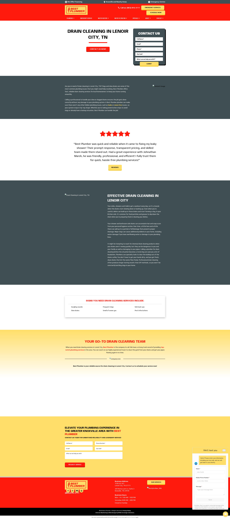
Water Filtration (120, 18)
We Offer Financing (75, 2)
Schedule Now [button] (155, 12)
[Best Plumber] (76, 10)
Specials (135, 18)
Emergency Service (86, 18)
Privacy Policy (127, 510)
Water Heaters (102, 18)
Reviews (115, 167)
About (147, 18)
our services (156, 482)
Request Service (74, 464)
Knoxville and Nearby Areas (116, 2)
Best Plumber (108, 347)
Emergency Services (153, 7)
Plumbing (70, 18)
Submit (149, 64)
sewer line (118, 105)
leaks (110, 105)
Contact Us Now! (98, 49)
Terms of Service (131, 517)
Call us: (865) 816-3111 (130, 8)
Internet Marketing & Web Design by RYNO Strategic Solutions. (115, 512)
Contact (159, 18)
